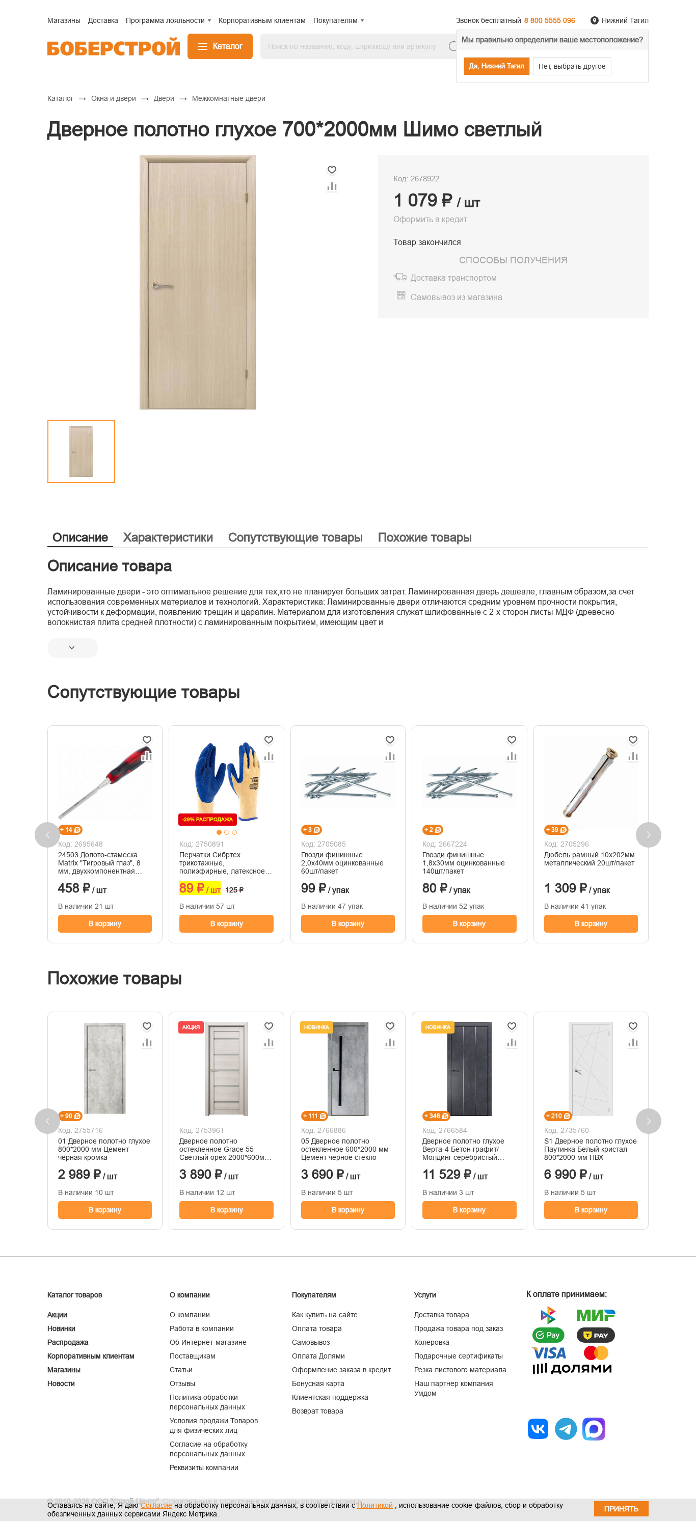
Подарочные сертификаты (458, 1356)
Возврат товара (317, 1411)
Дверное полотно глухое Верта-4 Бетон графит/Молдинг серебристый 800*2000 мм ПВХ (463, 1149)
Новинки (61, 1328)
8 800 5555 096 (549, 20)
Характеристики (168, 537)
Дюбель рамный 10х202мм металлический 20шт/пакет (589, 859)
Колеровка (431, 1342)
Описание (80, 537)
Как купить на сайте (325, 1315)
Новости (61, 1383)
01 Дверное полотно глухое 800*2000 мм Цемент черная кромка (104, 1149)
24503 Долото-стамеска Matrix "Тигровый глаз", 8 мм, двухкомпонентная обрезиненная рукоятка (99, 863)
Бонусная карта (318, 1383)
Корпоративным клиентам (91, 1356)
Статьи (181, 1370)
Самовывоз (311, 1342)
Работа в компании (202, 1328)
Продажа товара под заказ (458, 1328)
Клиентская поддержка (330, 1397)
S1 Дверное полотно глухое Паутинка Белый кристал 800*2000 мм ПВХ (590, 1149)
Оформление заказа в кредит (341, 1370)
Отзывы (182, 1383)
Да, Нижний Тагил (496, 66)
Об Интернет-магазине (208, 1342)
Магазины (64, 1370)
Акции (57, 1315)
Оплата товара (317, 1328)
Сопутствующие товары (295, 537)
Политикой (375, 1505)
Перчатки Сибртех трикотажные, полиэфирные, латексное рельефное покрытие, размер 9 (222, 863)
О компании (190, 1315)
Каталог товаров (74, 1295)
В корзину (105, 923)
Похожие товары (425, 537)
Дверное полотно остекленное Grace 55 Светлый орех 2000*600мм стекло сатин (224, 1149)
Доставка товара (441, 1315)
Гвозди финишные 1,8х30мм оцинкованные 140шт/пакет (463, 863)
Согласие (156, 1505)
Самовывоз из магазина (456, 297)
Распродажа (68, 1342)
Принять (621, 1509)
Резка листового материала (460, 1370)
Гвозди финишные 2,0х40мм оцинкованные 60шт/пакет (342, 863)
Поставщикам (193, 1356)
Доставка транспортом (454, 278)
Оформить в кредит (430, 219)
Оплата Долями (318, 1356)
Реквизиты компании (204, 1467)
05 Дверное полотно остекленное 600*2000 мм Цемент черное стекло (345, 1149)
